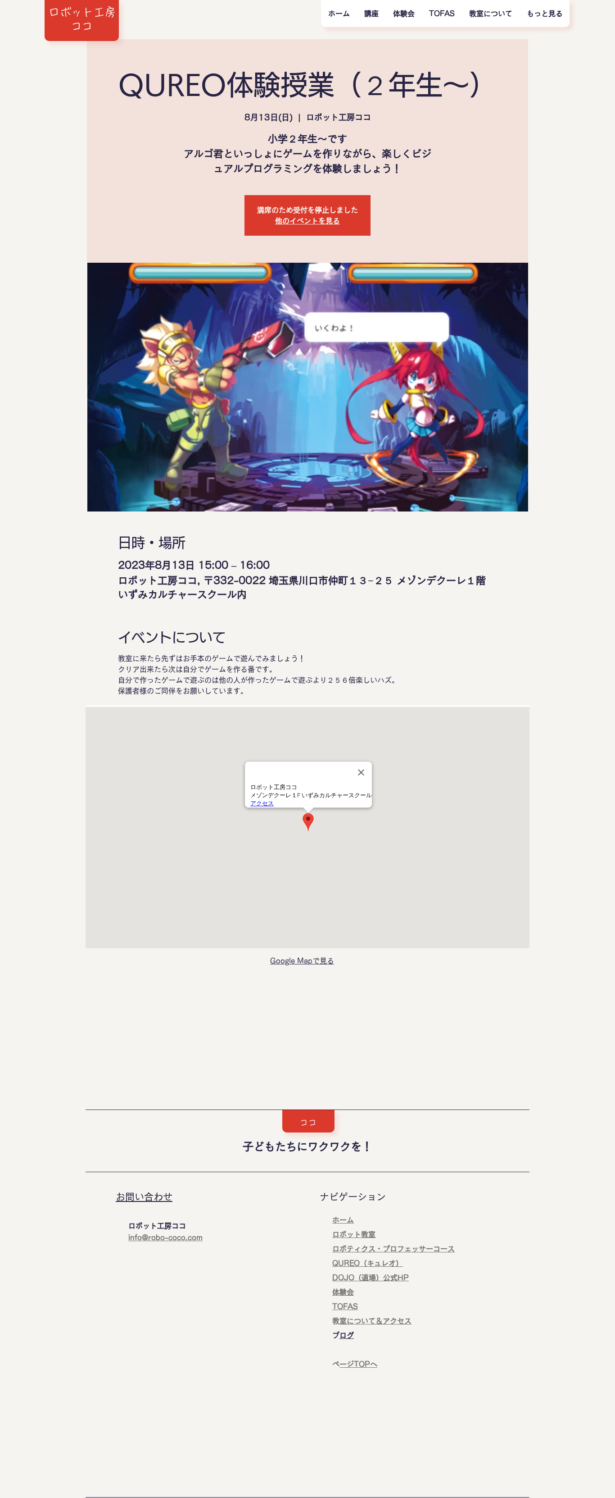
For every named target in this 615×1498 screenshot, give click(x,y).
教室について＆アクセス (375, 1320)
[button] (371, 13)
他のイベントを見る (307, 220)
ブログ (346, 1335)
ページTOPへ (358, 1364)
